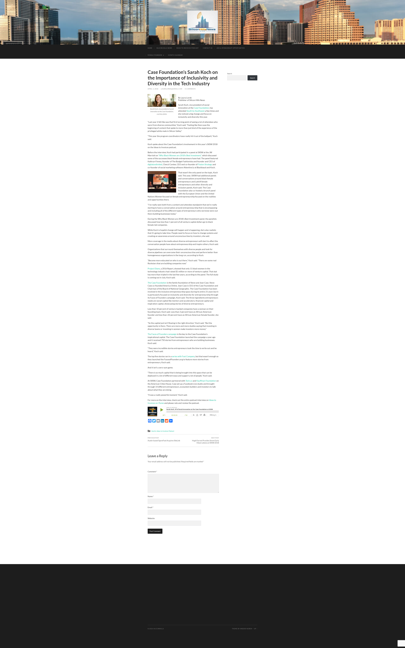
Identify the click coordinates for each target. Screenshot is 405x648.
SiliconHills (158, 629)
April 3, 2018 (153, 89)
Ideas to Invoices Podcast (187, 48)
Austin (153, 431)
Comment (152, 471)
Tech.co (189, 381)
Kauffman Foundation (206, 381)
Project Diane (154, 268)
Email (150, 507)
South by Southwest (196, 111)
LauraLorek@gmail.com (171, 89)
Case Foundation (201, 108)
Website (151, 518)
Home (150, 48)
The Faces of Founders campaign (162, 334)
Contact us (207, 48)
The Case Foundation (157, 282)
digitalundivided (155, 164)
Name (151, 496)
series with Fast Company (183, 356)
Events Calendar (175, 55)
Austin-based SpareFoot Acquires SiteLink (164, 439)
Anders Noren (246, 629)
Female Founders (155, 55)
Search (229, 74)
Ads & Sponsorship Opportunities (231, 48)
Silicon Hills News (164, 48)
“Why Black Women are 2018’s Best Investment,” (180, 155)
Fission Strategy (205, 164)
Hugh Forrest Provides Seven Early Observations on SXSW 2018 (205, 440)
